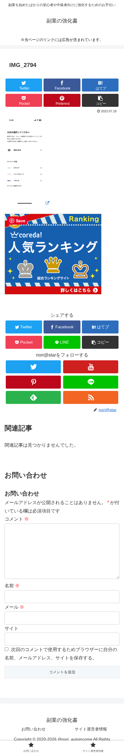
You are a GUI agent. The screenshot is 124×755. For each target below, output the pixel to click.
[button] (100, 100)
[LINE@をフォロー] (90, 382)
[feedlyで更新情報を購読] (33, 397)
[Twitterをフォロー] (33, 366)
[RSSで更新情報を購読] (90, 397)
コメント (17, 519)
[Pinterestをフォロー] (33, 382)
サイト (11, 628)
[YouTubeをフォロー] (90, 366)
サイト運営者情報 (91, 729)
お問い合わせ (33, 729)
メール (14, 607)
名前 (12, 585)
